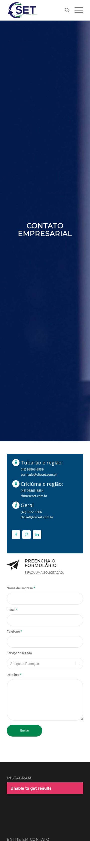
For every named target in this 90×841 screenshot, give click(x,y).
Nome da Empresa (21, 588)
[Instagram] (26, 534)
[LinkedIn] (37, 534)
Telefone (14, 631)
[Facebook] (16, 534)
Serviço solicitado (19, 653)
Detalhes (14, 675)
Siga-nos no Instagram (47, 806)
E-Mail (12, 610)
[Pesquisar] (65, 10)
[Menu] (76, 10)
